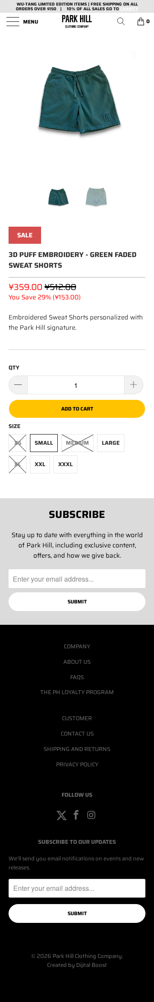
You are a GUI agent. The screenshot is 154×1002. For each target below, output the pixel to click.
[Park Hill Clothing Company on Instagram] (91, 815)
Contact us (77, 733)
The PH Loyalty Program (77, 692)
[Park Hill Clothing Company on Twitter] (61, 815)
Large (111, 442)
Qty (14, 367)
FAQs (77, 677)
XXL (40, 464)
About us (77, 661)
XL (17, 464)
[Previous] (16, 98)
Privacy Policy (77, 764)
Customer (77, 718)
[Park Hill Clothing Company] (77, 21)
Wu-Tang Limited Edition (45, 4)
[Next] (137, 98)
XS (17, 442)
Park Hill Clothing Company (87, 956)
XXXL (65, 464)
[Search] (124, 21)
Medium (77, 442)
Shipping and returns (77, 749)
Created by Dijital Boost (77, 965)
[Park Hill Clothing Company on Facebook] (76, 815)
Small (44, 442)
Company (77, 646)
